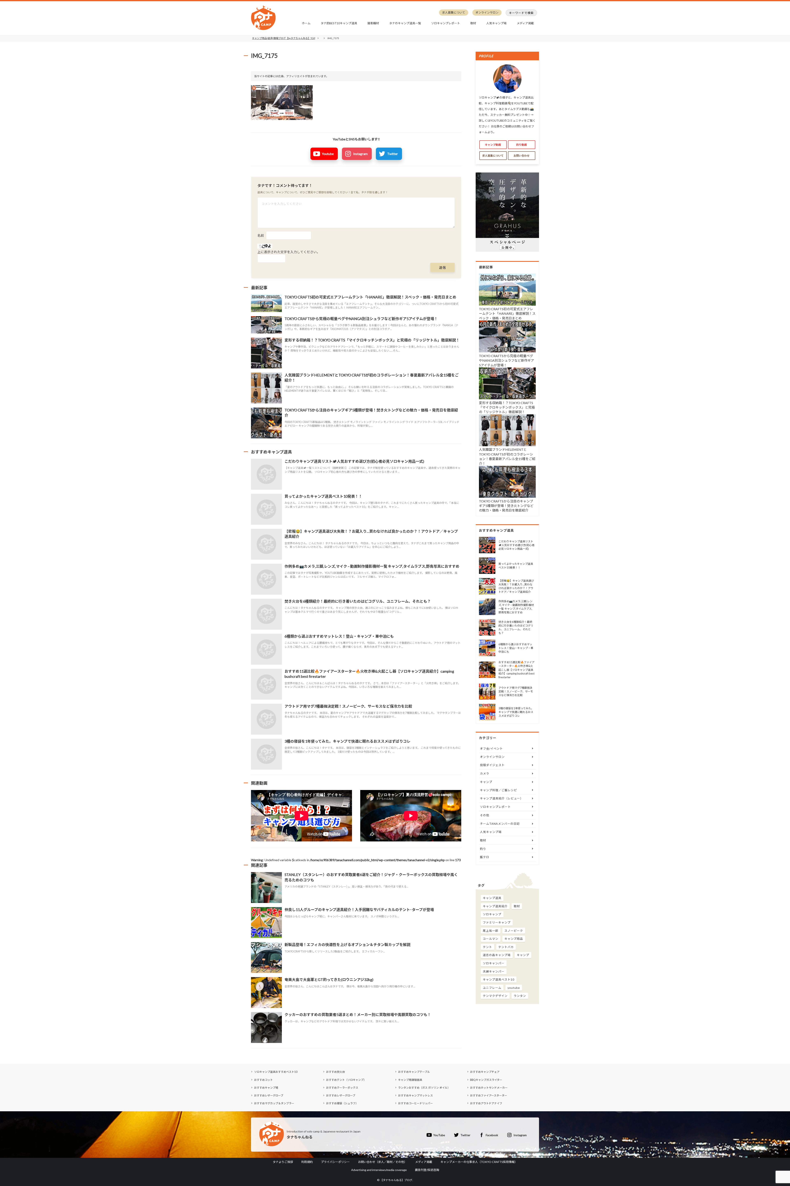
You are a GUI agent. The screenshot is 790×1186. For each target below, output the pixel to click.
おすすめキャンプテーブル (414, 1071)
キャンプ (486, 782)
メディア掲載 (525, 23)
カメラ (484, 773)
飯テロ (484, 857)
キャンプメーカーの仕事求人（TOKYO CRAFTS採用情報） (478, 1162)
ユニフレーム (492, 987)
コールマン (490, 938)
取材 (473, 23)
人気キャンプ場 (496, 23)
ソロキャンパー (493, 963)
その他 (484, 815)
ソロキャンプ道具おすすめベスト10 (275, 1071)
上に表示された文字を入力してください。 (288, 252)
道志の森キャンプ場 (497, 955)
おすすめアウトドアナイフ (486, 1103)
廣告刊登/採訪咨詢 (427, 1170)
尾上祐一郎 (490, 930)
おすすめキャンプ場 (266, 1087)
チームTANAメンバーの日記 (500, 823)
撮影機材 (373, 23)
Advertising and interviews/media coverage (379, 1170)
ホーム (306, 23)
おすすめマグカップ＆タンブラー (274, 1103)
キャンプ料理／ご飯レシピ (498, 790)
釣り (483, 848)
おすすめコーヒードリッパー (415, 1103)
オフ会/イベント (491, 748)
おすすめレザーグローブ (268, 1095)
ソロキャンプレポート (445, 23)
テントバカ (506, 947)
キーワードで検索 (521, 13)
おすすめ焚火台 (335, 1071)
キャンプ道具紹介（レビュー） (501, 798)
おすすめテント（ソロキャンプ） (346, 1079)
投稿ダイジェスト (492, 765)
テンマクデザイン (495, 995)
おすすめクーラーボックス (342, 1087)
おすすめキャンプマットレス (415, 1095)
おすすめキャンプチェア (485, 1071)
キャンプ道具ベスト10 (498, 979)
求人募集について (453, 12)
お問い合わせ (522, 155)
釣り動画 (521, 144)
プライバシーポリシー (335, 1162)
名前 (260, 235)
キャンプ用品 (513, 938)
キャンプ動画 (493, 144)
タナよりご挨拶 (283, 1162)
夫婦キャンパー (493, 971)
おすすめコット (263, 1079)
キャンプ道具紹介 (495, 906)
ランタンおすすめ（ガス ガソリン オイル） (424, 1087)
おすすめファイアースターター (488, 1095)
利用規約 (307, 1162)
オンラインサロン (486, 12)
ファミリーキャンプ (497, 922)
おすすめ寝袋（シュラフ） (342, 1103)
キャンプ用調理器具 (410, 1079)
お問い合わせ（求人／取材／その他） (382, 1162)
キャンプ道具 (492, 898)
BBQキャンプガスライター (486, 1079)
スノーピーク (513, 930)
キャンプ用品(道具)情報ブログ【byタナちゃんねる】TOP (283, 38)
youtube (514, 987)
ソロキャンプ (492, 914)
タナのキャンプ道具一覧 (405, 23)
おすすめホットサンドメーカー (489, 1087)
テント (487, 947)
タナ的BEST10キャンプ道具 (339, 23)
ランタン (520, 995)
